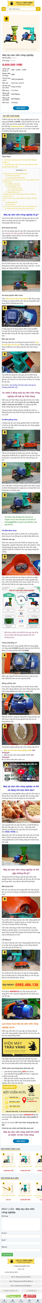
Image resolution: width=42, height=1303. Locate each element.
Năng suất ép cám (12, 192)
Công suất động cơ (15, 190)
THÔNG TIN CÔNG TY (10, 1290)
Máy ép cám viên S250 (25, 1166)
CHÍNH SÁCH (31, 1290)
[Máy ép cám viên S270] (8, 1158)
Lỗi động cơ (10, 204)
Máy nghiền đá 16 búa (25, 1195)
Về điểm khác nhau (12, 186)
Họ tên (4, 1233)
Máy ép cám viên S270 (8, 1166)
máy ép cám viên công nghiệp (16, 299)
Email (4, 1240)
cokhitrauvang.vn (17, 126)
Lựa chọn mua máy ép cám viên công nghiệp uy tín (20, 206)
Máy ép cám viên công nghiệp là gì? (15, 173)
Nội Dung (5, 1216)
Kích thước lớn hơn (12, 175)
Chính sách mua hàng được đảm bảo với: (19, 208)
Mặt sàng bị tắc (11, 202)
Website (4, 1247)
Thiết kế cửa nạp (14, 188)
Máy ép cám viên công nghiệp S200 (17, 750)
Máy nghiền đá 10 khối (8, 1195)
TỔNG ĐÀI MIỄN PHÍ (22, 1266)
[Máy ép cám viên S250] (25, 1158)
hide (24, 170)
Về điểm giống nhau (12, 184)
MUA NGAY (21, 108)
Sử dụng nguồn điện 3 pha (15, 178)
